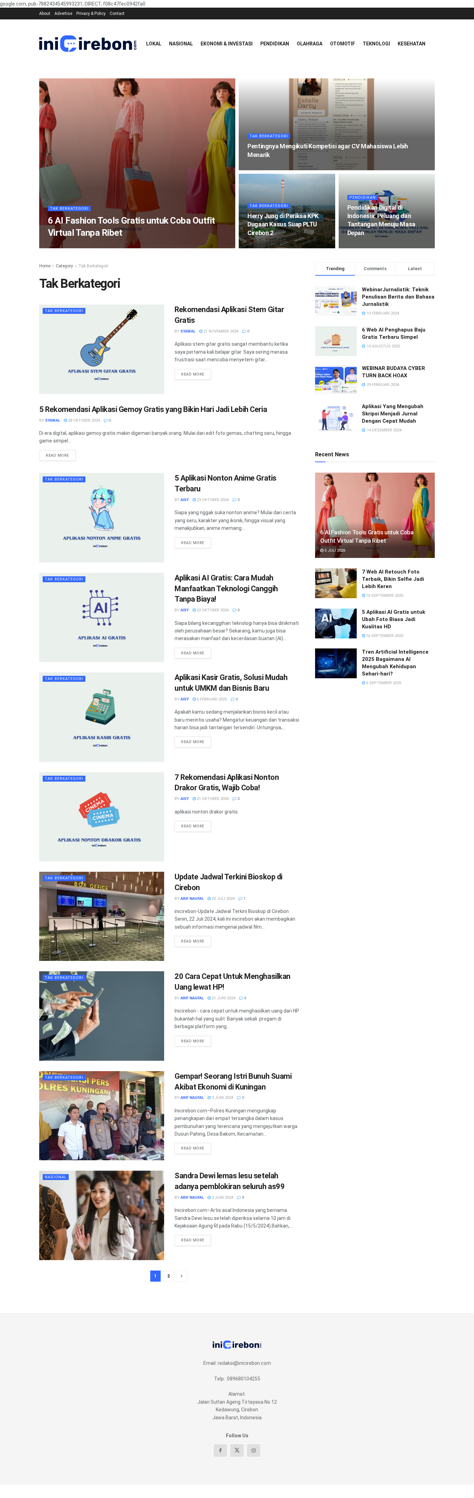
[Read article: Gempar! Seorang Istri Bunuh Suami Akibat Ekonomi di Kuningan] (101, 1115)
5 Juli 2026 (100, 246)
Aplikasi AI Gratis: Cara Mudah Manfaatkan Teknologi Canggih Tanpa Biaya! (226, 589)
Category (64, 266)
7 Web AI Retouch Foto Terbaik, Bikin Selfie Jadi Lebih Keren (393, 579)
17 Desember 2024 (368, 246)
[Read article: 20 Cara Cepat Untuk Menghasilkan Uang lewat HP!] (101, 1015)
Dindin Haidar (68, 246)
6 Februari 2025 (211, 699)
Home (44, 266)
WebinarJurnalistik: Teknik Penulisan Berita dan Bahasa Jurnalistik (398, 296)
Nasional (181, 43)
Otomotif (342, 43)
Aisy (184, 500)
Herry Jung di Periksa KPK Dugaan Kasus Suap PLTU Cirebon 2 (283, 224)
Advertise (63, 13)
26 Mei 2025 (262, 246)
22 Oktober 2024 (212, 610)
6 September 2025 (383, 683)
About (44, 13)
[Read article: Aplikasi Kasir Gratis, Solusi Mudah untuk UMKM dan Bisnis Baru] (101, 716)
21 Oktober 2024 (212, 799)
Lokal (153, 43)
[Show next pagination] (182, 1276)
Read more (196, 373)
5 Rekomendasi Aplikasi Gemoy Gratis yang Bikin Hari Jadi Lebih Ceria (153, 409)
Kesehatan (411, 43)
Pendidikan (274, 43)
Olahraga (309, 43)
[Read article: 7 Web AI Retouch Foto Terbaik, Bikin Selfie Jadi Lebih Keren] (336, 583)
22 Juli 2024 (223, 898)
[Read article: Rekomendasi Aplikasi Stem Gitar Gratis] (101, 349)
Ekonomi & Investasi (227, 43)
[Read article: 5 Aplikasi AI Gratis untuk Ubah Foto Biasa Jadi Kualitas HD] (336, 623)
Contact (117, 13)
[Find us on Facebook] (220, 1450)
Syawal (187, 331)
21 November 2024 (220, 331)
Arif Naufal (192, 898)
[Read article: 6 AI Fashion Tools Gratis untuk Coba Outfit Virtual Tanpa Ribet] (375, 515)
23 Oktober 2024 (212, 500)
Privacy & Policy (90, 13)
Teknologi (376, 43)
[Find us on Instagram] (253, 1450)
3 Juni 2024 (222, 1097)
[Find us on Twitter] (237, 1450)
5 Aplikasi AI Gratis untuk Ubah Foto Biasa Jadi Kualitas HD (393, 619)
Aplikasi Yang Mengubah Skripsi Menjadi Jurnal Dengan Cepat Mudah (392, 413)
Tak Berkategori (69, 208)
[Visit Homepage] (87, 43)
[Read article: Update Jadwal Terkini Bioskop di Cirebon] (101, 916)
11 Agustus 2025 (268, 168)
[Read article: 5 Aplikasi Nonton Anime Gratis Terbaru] (101, 517)
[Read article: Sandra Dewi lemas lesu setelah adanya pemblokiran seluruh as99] (101, 1215)
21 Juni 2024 (223, 998)
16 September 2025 (384, 595)
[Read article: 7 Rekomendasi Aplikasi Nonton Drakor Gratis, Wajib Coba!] (101, 816)
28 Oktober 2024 (83, 420)
